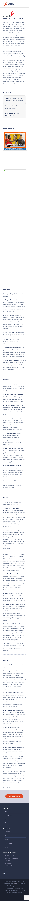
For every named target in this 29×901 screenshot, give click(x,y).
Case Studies (8, 815)
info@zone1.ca (9, 866)
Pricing (7, 839)
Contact (7, 823)
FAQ (6, 819)
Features (7, 832)
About (6, 811)
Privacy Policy (17, 883)
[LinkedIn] (15, 898)
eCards (7, 835)
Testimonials (8, 843)
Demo (6, 847)
